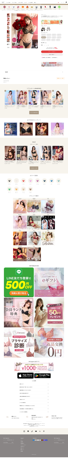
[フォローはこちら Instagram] (24, 431)
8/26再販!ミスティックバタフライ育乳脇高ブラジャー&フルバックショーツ (46, 106)
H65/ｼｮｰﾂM (43, 37)
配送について (22, 449)
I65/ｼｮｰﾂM (43, 39)
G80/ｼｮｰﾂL (59, 34)
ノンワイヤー (41, 7)
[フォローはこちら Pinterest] (44, 431)
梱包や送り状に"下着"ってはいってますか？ (26, 387)
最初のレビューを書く (60, 78)
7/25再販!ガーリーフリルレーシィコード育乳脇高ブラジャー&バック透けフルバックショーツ (34, 162)
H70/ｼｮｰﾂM (48, 37)
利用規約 (22, 451)
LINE (59, 7)
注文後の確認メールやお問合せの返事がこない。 (27, 408)
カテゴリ (25, 2)
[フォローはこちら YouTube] (36, 431)
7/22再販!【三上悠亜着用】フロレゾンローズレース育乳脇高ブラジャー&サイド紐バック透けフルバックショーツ (22, 106)
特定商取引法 (22, 443)
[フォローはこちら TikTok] (32, 431)
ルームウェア (50, 7)
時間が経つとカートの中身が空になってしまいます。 (27, 405)
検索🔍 (35, 2)
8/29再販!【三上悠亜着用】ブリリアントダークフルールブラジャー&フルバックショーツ (10, 162)
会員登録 (22, 441)
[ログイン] (61, 2)
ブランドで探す (14, 2)
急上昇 (27, 7)
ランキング (32, 7)
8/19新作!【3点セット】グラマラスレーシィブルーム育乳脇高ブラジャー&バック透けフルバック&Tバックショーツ (34, 106)
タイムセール (22, 7)
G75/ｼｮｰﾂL (54, 34)
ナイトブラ (54, 7)
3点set (18, 7)
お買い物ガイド (23, 446)
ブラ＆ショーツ (9, 7)
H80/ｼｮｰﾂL (59, 37)
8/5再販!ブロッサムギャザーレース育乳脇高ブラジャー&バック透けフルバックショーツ (57, 106)
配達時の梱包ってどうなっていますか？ (25, 390)
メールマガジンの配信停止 (23, 411)
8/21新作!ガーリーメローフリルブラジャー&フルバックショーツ (10, 106)
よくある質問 (30, 2)
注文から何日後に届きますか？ (24, 393)
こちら (55, 418)
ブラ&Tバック (13, 7)
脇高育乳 (36, 7)
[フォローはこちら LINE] (28, 431)
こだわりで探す (20, 2)
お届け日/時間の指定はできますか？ (25, 396)
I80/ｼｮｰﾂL (58, 39)
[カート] (65, 2)
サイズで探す (8, 2)
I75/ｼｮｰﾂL (53, 39)
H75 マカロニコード (10, 10)
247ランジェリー (4, 10)
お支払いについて (22, 399)
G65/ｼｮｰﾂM (43, 34)
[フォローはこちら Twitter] (40, 431)
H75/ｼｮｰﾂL (54, 37)
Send (12, 442)
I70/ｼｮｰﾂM (48, 39)
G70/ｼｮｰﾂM (48, 34)
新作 (4, 7)
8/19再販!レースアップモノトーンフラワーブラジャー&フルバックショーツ (46, 162)
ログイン (22, 440)
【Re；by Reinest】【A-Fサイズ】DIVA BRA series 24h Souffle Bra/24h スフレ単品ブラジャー (22, 162)
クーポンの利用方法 (22, 402)
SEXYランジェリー (45, 7)
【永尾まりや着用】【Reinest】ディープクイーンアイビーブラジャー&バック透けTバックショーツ (57, 162)
